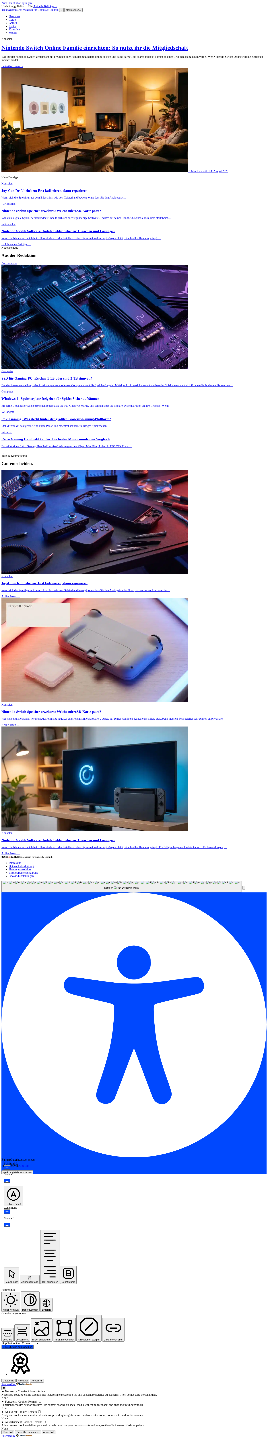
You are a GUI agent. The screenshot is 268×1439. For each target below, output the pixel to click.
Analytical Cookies (16, 1411)
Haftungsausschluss (20, 869)
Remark (32, 1401)
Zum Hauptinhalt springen (16, 3)
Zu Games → (9, 263)
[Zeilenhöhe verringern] (7, 1225)
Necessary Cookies (16, 1391)
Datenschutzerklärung (21, 866)
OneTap (24, 1165)
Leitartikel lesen (12, 66)
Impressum (15, 862)
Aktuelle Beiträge (45, 6)
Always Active (36, 1391)
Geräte (12, 19)
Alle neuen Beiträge (17, 244)
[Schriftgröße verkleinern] (7, 1181)
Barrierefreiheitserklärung (23, 872)
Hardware (14, 16)
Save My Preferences (28, 1432)
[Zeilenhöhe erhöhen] (7, 1211)
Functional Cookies (16, 1401)
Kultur (12, 26)
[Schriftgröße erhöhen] (7, 1167)
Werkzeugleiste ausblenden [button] (17, 1172)
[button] (243, 888)
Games (13, 22)
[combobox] (121, 886)
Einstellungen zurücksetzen (17, 1347)
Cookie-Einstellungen (21, 875)
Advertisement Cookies (18, 1422)
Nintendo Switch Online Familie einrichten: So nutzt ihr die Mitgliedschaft (94, 47)
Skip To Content (11, 1343)
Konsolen (14, 29)
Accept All (37, 1380)
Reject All (23, 1380)
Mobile (13, 32)
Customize (8, 1380)
